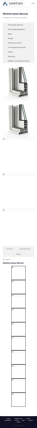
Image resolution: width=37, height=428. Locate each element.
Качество (28, 418)
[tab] (9, 249)
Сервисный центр (18, 418)
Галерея (16, 420)
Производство (7, 420)
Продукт (9, 418)
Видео (23, 420)
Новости (18, 422)
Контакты (30, 420)
